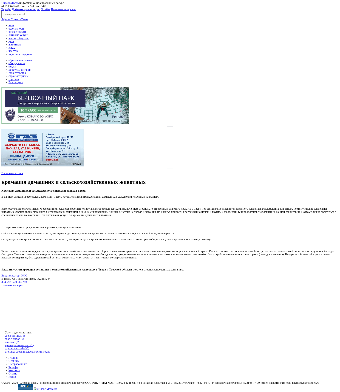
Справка (10, 2)
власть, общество (18, 38)
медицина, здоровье (20, 54)
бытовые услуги (18, 34)
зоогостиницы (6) (15, 335)
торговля (13, 79)
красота (13, 50)
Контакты (14, 370)
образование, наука (20, 60)
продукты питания (19, 69)
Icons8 (12, 376)
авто (11, 25)
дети (11, 41)
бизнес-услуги (17, 31)
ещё (25, 281)
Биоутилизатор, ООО (14, 275)
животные (14, 44)
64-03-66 (12, 281)
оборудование (16, 63)
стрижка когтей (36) (17, 348)
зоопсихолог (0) (14, 338)
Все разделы (15, 82)
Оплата (12, 373)
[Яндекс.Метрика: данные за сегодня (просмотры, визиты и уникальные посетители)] (45, 389)
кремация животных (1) (19, 345)
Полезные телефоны (63, 9)
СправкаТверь (14, 19)
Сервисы (13, 360)
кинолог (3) (12, 342)
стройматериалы (18, 75)
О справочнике (17, 363)
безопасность (16, 28)
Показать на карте (12, 285)
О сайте (45, 9)
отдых (12, 66)
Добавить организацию (26, 9)
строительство (17, 72)
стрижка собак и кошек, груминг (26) (27, 351)
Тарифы (6, 9)
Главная (6, 173)
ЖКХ (11, 47)
